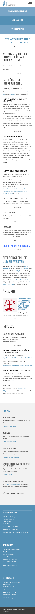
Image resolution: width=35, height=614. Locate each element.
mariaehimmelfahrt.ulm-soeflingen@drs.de (15, 532)
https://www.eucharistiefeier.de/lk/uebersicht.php (17, 365)
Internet (12, 94)
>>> (13, 380)
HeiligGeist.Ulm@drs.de (10, 565)
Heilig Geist (17, 20)
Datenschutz (6, 611)
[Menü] (30, 3)
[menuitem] (28, 3)
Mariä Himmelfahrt (17, 11)
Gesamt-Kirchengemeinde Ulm (13, 481)
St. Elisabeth (17, 29)
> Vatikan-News (7, 474)
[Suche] (28, 3)
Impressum (22, 609)
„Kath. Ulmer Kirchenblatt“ (13, 484)
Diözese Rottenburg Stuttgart (13, 493)
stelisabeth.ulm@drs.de (9, 598)
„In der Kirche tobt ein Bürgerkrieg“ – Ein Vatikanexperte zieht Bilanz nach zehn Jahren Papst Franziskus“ (16, 191)
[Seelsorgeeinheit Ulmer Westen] (14, 3)
